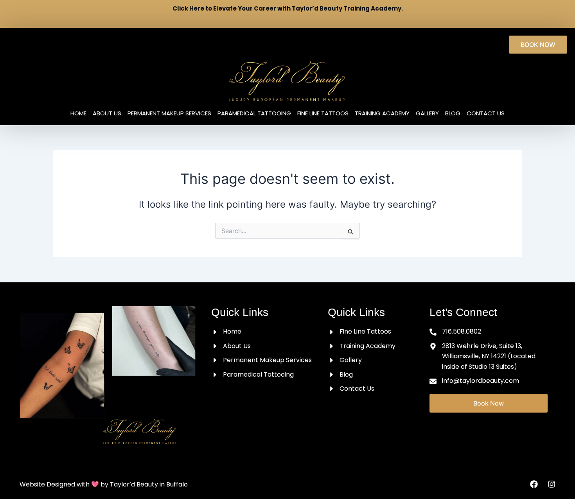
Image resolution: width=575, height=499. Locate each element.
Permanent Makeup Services (169, 113)
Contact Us (486, 113)
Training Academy (382, 113)
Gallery (427, 113)
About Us (107, 113)
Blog (452, 113)
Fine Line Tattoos (323, 113)
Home (78, 113)
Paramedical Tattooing (254, 113)
